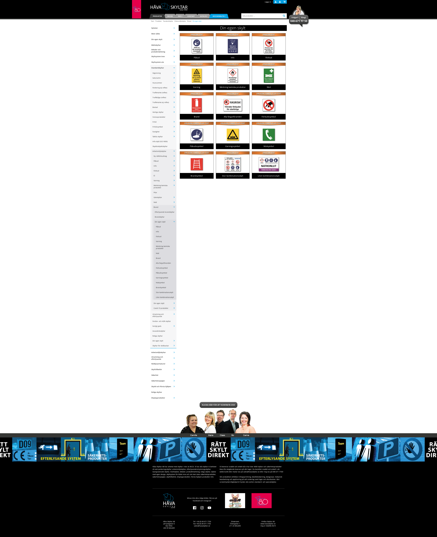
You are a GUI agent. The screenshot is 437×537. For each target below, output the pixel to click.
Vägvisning (156, 73)
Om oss (170, 16)
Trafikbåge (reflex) (159, 97)
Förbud (156, 171)
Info (155, 166)
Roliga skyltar (157, 336)
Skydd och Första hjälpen (161, 386)
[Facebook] (194, 509)
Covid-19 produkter (161, 308)
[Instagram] (202, 509)
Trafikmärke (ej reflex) (160, 102)
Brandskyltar (159, 217)
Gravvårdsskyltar (158, 331)
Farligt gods (156, 326)
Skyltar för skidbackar (160, 346)
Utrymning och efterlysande (158, 315)
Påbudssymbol (161, 273)
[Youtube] (209, 509)
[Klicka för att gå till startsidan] (136, 9)
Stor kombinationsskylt (164, 292)
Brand (189, 21)
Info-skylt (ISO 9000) (160, 141)
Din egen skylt (156, 39)
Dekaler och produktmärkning (158, 51)
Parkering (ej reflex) (159, 88)
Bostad (155, 107)
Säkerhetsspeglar (158, 381)
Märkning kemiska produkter (161, 186)
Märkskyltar (156, 45)
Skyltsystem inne (158, 56)
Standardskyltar (168, 21)
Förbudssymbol (162, 268)
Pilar (155, 192)
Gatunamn (156, 78)
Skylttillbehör (156, 369)
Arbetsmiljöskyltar (180, 21)
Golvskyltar (158, 197)
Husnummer (157, 83)
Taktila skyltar (157, 136)
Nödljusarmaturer (158, 364)
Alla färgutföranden (163, 263)
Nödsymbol (160, 283)
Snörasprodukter (158, 117)
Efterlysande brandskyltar (164, 212)
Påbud (156, 161)
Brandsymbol (161, 287)
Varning (157, 180)
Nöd (155, 202)
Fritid (154, 122)
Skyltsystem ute (157, 62)
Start (152, 21)
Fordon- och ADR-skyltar (161, 321)
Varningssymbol (162, 278)
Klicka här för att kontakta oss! (218, 405)
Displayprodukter (158, 398)
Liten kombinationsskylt (165, 297)
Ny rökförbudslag (160, 156)
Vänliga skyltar (158, 112)
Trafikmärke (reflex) (159, 92)
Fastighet (155, 132)
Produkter (157, 16)
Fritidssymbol (157, 127)
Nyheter (154, 28)
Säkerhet (154, 375)
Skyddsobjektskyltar (160, 146)
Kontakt (191, 16)
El (154, 176)
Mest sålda (155, 34)
